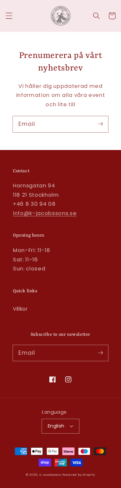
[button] (8, 15)
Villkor (20, 308)
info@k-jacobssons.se (44, 213)
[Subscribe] (100, 124)
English (56, 426)
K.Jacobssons (50, 475)
